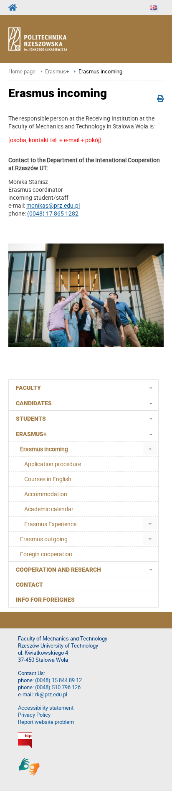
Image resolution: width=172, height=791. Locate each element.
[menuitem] (150, 448)
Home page (21, 71)
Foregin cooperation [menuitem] (46, 554)
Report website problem (46, 722)
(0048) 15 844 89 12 (58, 680)
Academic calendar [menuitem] (48, 509)
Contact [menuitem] (29, 584)
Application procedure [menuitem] (52, 464)
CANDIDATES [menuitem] (34, 403)
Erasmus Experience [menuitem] (50, 524)
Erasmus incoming (100, 71)
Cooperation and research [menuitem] (58, 569)
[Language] (153, 7)
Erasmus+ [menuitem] (31, 434)
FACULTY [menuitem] (28, 387)
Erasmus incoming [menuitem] (44, 449)
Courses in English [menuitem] (47, 479)
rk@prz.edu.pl (51, 694)
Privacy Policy (34, 714)
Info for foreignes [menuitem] (45, 599)
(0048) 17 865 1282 (52, 213)
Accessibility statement (45, 707)
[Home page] (44, 39)
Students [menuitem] (31, 418)
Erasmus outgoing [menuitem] (44, 539)
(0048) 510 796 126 (58, 687)
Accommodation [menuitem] (45, 494)
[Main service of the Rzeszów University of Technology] (15, 7)
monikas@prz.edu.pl (53, 205)
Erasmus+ (57, 71)
